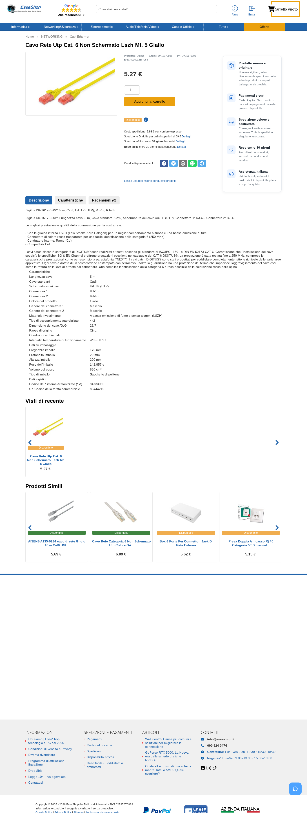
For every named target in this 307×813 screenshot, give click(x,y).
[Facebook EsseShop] (203, 768)
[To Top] (296, 802)
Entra (251, 14)
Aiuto (235, 14)
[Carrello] (271, 8)
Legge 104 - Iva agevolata (47, 776)
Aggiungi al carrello (149, 101)
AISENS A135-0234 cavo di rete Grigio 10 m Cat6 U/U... (56, 543)
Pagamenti (94, 739)
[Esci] (252, 8)
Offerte (264, 26)
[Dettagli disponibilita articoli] (145, 119)
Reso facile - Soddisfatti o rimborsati (105, 765)
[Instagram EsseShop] (209, 768)
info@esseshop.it (220, 739)
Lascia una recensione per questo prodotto (150, 180)
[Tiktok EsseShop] (214, 768)
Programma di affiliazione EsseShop (46, 762)
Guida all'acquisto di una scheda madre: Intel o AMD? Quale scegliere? (168, 770)
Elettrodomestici (102, 26)
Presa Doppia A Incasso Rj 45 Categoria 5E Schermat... (251, 543)
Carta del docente (99, 745)
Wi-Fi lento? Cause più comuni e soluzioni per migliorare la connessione (168, 742)
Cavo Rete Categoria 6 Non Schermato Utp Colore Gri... (121, 543)
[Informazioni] (235, 8)
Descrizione (39, 200)
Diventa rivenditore (41, 755)
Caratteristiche (70, 200)
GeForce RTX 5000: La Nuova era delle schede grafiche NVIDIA (167, 756)
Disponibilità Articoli (100, 757)
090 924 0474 (217, 745)
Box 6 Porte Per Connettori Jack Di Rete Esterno (186, 543)
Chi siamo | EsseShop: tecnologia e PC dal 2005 (46, 741)
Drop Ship (35, 770)
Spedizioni (94, 751)
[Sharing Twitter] (173, 163)
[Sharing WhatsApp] (192, 163)
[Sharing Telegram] (202, 163)
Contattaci (35, 782)
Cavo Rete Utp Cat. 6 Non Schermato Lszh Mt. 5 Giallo (46, 460)
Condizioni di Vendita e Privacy (50, 749)
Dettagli (186, 136)
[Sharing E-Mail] (183, 163)
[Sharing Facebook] (164, 163)
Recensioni (104, 200)
